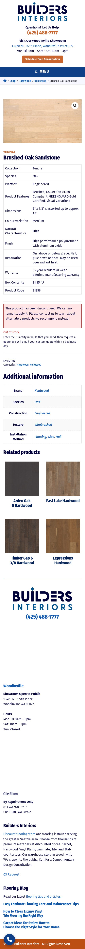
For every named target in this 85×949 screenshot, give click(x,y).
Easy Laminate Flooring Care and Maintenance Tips (41, 904)
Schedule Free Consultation (42, 59)
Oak (37, 402)
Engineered (42, 413)
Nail (58, 437)
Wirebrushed (43, 425)
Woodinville (13, 686)
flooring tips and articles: (43, 896)
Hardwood (25, 80)
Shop (13, 80)
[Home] (5, 80)
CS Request (11, 874)
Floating (40, 437)
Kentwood (40, 80)
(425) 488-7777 (42, 33)
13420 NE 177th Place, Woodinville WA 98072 (42, 46)
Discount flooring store (19, 834)
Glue (51, 437)
